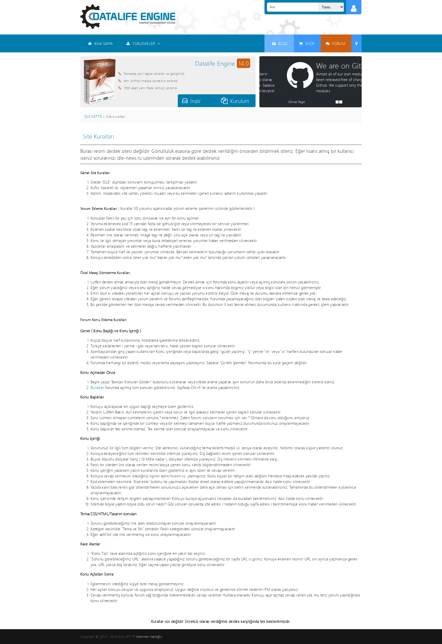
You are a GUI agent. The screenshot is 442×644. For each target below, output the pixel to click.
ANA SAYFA (103, 43)
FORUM (338, 43)
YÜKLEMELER (143, 43)
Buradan (97, 387)
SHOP (310, 43)
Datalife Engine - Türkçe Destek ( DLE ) (127, 16)
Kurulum (239, 101)
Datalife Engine (222, 63)
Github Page (272, 102)
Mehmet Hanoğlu (149, 636)
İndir (195, 101)
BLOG (283, 43)
